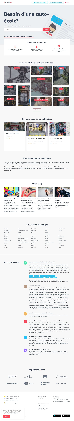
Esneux (6, 247)
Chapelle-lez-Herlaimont (23, 242)
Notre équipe (41, 398)
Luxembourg (62, 228)
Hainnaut (33, 228)
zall (32, 232)
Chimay (60, 242)
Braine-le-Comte (35, 240)
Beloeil (5, 238)
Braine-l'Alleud (7, 240)
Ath (32, 236)
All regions (37, 109)
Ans (59, 235)
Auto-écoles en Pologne (11, 400)
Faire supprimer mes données (43, 403)
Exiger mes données (41, 405)
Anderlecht (47, 235)
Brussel (46, 232)
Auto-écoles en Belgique (12, 403)
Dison (60, 243)
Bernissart (33, 238)
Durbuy (19, 245)
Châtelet (33, 242)
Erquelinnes (61, 245)
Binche (46, 238)
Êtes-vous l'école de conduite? (56, 2)
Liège (19, 228)
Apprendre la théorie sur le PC (40, 2)
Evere (60, 247)
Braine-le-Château (22, 240)
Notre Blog (37, 184)
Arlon (19, 236)
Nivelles (19, 232)
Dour (5, 245)
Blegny (60, 238)
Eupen (46, 247)
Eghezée (33, 245)
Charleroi (33, 230)
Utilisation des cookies (12, 413)
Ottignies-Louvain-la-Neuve (23, 230)
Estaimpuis (20, 247)
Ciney (5, 243)
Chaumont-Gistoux (49, 242)
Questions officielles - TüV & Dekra (61, 401)
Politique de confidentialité (43, 408)
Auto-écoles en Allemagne (12, 396)
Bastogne (47, 236)
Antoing (6, 236)
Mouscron (6, 232)
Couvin (33, 243)
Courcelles (20, 243)
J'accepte (6, 416)
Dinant (46, 243)
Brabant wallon (7, 230)
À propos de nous (42, 396)
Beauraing (61, 236)
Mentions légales (41, 406)
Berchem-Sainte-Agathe (23, 238)
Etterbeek (33, 247)
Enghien (47, 245)
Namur (46, 228)
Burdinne (6, 242)
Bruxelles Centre (62, 240)
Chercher (46, 29)
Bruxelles (6, 228)
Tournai (60, 230)
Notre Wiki (55, 398)
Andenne (33, 235)
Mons (46, 230)
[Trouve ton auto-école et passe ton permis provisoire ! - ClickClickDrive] (8, 2)
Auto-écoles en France (11, 398)
